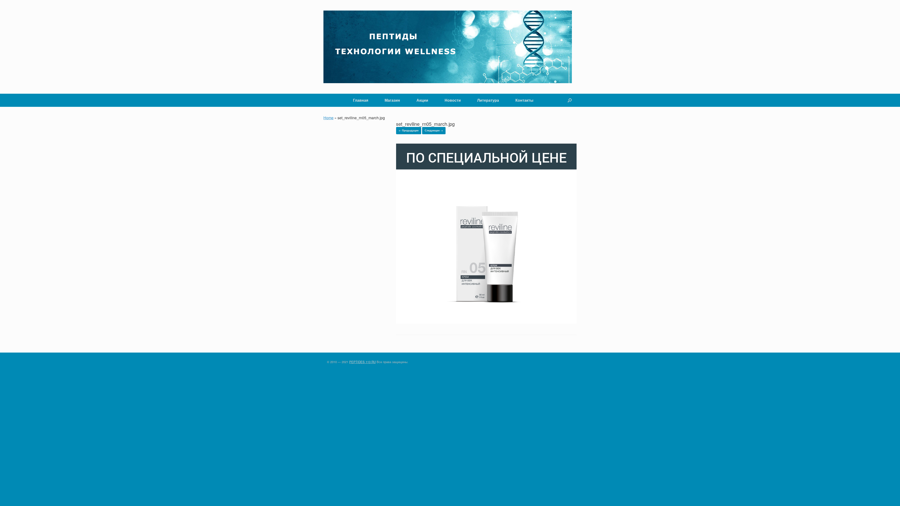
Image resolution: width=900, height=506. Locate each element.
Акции (422, 100)
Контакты (524, 100)
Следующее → (434, 130)
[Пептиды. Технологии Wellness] (447, 47)
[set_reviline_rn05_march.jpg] (486, 322)
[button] (570, 100)
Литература (488, 100)
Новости (453, 100)
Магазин (392, 100)
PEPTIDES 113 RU (362, 362)
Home (328, 117)
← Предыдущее (409, 130)
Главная (360, 100)
